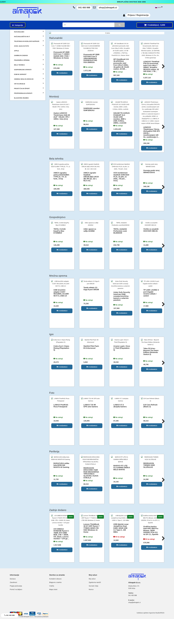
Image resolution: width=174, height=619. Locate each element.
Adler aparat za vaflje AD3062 (89, 230)
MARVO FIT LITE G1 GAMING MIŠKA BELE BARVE (121, 468)
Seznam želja (93, 586)
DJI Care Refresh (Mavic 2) (150, 406)
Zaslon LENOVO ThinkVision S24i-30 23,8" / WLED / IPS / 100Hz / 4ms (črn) (62, 116)
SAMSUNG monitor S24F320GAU (91, 109)
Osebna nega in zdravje (23, 79)
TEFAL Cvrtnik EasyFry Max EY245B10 (60, 231)
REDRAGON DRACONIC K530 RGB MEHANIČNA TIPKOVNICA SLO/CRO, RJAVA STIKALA (91, 473)
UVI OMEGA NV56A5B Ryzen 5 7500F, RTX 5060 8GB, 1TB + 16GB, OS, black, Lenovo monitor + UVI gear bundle (61, 535)
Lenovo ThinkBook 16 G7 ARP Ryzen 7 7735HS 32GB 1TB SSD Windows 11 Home (91, 528)
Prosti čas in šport (22, 88)
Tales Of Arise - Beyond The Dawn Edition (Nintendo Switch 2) (150, 351)
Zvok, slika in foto (21, 46)
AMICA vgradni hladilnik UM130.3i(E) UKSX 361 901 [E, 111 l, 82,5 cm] (91, 177)
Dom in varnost (20, 74)
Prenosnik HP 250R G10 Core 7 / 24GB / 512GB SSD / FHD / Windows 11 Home (62, 55)
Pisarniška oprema (22, 60)
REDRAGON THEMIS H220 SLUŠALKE (149, 465)
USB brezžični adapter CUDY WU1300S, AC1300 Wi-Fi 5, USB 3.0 (61, 293)
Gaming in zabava (21, 55)
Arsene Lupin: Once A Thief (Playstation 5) (121, 348)
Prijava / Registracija (138, 15)
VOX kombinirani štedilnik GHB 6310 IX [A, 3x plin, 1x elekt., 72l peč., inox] (121, 177)
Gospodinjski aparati (22, 69)
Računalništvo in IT (22, 36)
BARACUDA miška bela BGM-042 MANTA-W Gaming (61, 465)
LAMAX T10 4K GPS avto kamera (90, 406)
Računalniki (19, 32)
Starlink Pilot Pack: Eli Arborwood (91, 347)
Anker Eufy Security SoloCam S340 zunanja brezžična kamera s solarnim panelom (121, 296)
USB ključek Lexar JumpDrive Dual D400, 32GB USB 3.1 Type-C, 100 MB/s (121, 528)
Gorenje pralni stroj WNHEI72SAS (151, 171)
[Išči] (119, 24)
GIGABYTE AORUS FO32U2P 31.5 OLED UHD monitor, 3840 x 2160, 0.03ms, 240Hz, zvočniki (121, 118)
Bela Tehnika (19, 65)
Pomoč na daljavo (16, 589)
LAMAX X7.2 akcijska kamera (120, 406)
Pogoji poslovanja (16, 586)
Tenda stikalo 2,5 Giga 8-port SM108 (91, 288)
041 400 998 (84, 7)
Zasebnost (13, 582)
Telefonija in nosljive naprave (26, 41)
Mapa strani (53, 589)
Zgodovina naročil (95, 582)
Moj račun (92, 579)
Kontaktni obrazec (55, 579)
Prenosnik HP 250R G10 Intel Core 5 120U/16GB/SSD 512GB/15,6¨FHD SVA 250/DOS (91, 58)
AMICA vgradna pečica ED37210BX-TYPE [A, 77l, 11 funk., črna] (62, 176)
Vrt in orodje (19, 84)
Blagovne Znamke (21, 98)
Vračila (51, 586)
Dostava (13, 579)
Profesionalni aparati (23, 93)
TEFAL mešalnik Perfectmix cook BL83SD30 (120, 231)
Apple (16, 51)
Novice (91, 589)
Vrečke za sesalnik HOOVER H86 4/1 (150, 230)
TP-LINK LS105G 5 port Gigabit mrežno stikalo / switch (151, 293)
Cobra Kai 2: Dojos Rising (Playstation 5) (61, 348)
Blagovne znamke (55, 582)
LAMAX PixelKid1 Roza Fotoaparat (61, 406)
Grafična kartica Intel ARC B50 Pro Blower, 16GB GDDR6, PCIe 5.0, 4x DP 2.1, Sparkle (150, 530)
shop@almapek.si (108, 7)
